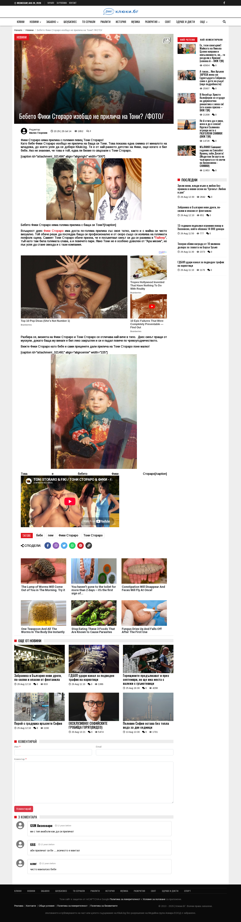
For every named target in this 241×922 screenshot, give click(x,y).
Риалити (105, 22)
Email (98, 747)
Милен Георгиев (38, 133)
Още (202, 22)
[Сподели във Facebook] (47, 545)
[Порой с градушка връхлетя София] (39, 720)
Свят (168, 22)
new (50, 535)
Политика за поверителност (125, 899)
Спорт (187, 891)
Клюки (20, 22)
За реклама (62, 2)
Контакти (31, 906)
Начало (51, 2)
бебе (39, 535)
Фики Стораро (68, 535)
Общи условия (46, 906)
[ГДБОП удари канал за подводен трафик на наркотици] (94, 672)
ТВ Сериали (88, 22)
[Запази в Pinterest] (80, 545)
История (121, 22)
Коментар (20, 759)
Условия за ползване (154, 899)
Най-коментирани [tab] (211, 39)
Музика (135, 22)
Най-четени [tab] (187, 39)
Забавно (51, 22)
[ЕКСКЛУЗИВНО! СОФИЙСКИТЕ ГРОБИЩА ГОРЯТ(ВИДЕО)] (94, 720)
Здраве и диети (185, 22)
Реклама (18, 906)
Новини (34, 22)
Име (17, 747)
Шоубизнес (70, 22)
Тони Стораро (93, 535)
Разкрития (151, 22)
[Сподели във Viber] (56, 545)
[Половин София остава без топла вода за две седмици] (148, 720)
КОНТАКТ (73, 2)
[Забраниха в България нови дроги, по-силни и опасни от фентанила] (39, 672)
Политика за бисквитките (104, 906)
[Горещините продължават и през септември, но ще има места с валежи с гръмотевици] (148, 672)
